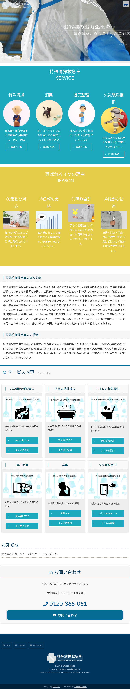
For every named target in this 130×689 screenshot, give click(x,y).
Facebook (38, 645)
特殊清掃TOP (22, 440)
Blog (8, 645)
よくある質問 (22, 450)
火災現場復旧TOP (108, 513)
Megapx (56, 687)
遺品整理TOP (22, 516)
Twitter (21, 645)
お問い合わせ (67, 615)
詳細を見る (16, 147)
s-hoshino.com (80, 687)
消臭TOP (65, 513)
